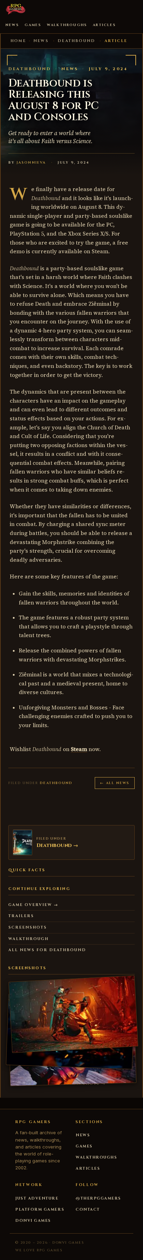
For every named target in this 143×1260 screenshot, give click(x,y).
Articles (104, 25)
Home (18, 40)
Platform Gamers (39, 1209)
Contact (88, 1209)
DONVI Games (33, 1220)
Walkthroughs (67, 25)
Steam (79, 749)
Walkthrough (28, 938)
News (12, 25)
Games (33, 25)
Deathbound (76, 40)
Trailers (21, 916)
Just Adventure (37, 1198)
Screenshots (27, 927)
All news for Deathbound (47, 950)
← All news (114, 783)
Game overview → (33, 904)
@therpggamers (98, 1198)
